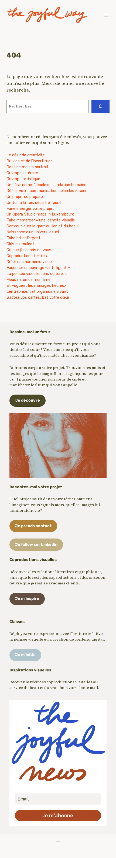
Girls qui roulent (20, 243)
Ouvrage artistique (23, 178)
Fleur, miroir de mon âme (28, 279)
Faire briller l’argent (23, 237)
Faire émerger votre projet (30, 208)
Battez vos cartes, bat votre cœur (37, 297)
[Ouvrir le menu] (106, 15)
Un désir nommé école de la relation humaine (46, 184)
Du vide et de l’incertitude (29, 161)
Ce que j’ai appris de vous (28, 249)
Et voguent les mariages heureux (36, 285)
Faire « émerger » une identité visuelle (40, 220)
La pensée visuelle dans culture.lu (36, 273)
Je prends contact (33, 525)
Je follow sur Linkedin (36, 544)
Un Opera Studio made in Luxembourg (40, 214)
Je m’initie (25, 654)
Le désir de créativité (25, 155)
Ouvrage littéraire (22, 172)
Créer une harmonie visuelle (31, 261)
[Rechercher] (100, 106)
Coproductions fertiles (26, 255)
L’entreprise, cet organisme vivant (37, 291)
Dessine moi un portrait (27, 166)
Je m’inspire (27, 598)
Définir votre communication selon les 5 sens (46, 190)
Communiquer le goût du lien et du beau (42, 226)
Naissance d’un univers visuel (32, 232)
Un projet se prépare (24, 196)
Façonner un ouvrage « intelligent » (38, 267)
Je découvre (27, 400)
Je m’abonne (58, 815)
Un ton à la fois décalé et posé (34, 202)
